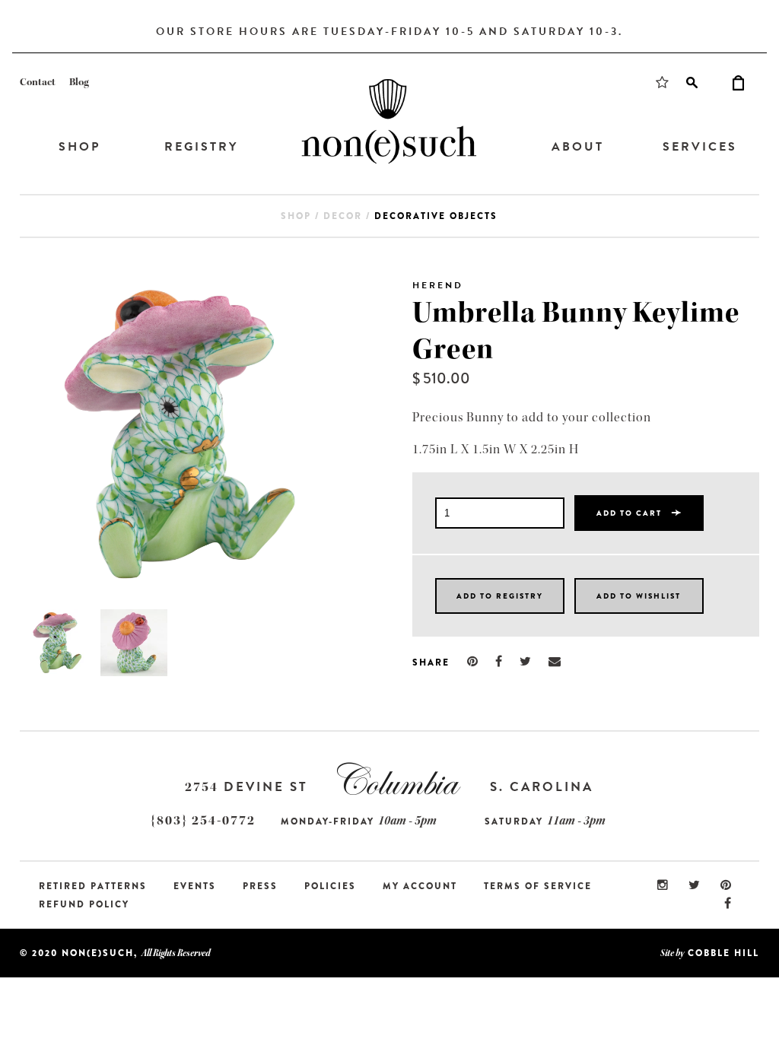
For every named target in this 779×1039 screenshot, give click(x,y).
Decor (342, 216)
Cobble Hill (723, 953)
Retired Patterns (93, 886)
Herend (437, 285)
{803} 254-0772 (203, 820)
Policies (330, 886)
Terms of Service (538, 886)
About (578, 147)
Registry (201, 147)
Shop (79, 147)
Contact (38, 82)
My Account (420, 886)
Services (700, 147)
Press (260, 886)
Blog (79, 82)
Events (194, 886)
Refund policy (84, 904)
